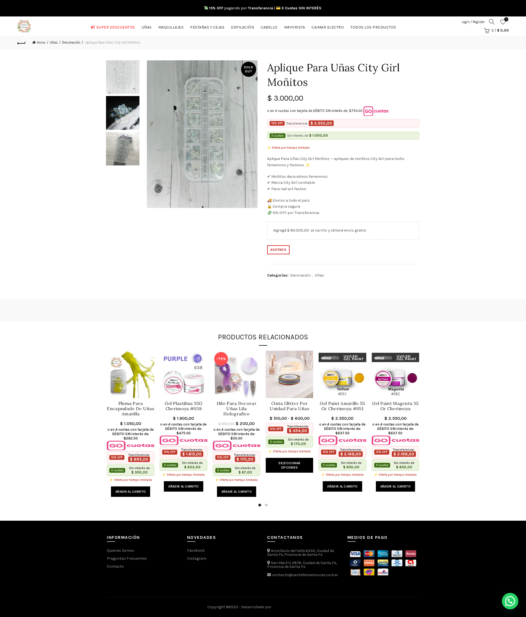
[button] (510, 601)
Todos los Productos (373, 26)
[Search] (491, 22)
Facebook (196, 550)
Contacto (115, 566)
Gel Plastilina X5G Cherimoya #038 (183, 406)
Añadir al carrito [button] (130, 492)
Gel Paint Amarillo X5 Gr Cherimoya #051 (342, 406)
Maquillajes (171, 26)
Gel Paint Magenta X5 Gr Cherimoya (395, 406)
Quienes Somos (120, 550)
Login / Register (473, 22)
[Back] (21, 42)
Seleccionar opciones (289, 465)
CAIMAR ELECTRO (327, 26)
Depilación (242, 26)
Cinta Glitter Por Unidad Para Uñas (289, 406)
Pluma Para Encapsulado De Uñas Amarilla (130, 408)
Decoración (71, 42)
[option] (122, 78)
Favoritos (506, 19)
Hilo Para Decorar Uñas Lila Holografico (236, 408)
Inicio (41, 42)
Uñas (147, 26)
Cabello (269, 26)
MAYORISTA (294, 26)
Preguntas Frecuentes (127, 558)
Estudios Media (295, 607)
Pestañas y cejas (207, 26)
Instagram (196, 558)
